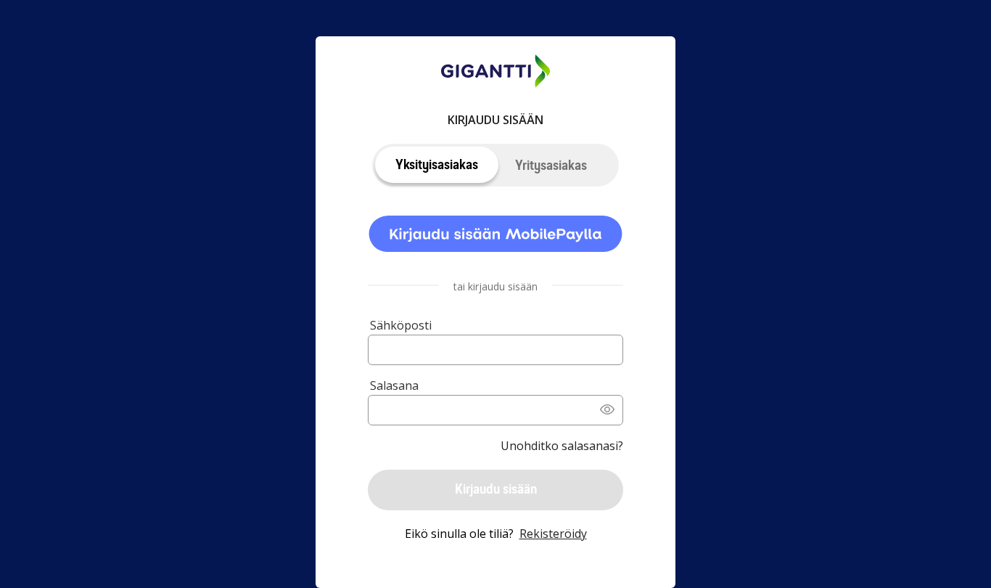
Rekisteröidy (553, 534)
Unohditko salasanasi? (562, 446)
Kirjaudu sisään (496, 489)
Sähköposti (401, 325)
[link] (495, 236)
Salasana (394, 385)
